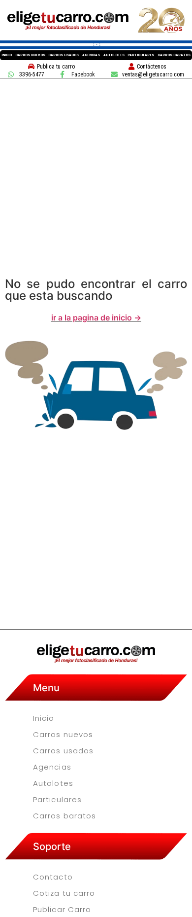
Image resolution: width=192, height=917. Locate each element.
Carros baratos (174, 55)
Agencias (91, 55)
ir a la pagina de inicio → (96, 317)
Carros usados (63, 55)
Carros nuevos (30, 55)
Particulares (141, 55)
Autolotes (114, 55)
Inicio (6, 55)
